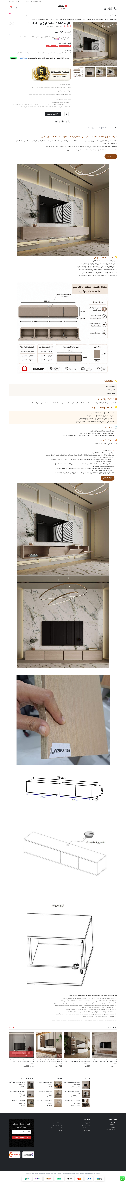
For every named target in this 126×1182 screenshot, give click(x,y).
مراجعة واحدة (59, 26)
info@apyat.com (111, 1129)
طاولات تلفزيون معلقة (43, 53)
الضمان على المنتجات (56, 1128)
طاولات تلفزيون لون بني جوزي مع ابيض (47, 1060)
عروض (28, 53)
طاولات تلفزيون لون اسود (22, 1060)
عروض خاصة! (24, 15)
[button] (17, 8)
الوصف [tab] (114, 128)
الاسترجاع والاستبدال (84, 1125)
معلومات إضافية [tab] (102, 128)
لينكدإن (62, 121)
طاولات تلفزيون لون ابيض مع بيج (76, 1060)
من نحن (17, 1)
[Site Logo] (62, 6)
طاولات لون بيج (33, 53)
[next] (10, 23)
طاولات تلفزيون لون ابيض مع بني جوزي (103, 1060)
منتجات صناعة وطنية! (15, 15)
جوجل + (59, 121)
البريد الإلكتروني (56, 121)
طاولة (105, 995)
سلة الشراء (11, 1)
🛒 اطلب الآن (111, 156)
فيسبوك (69, 121)
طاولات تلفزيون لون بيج (53, 53)
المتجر (107, 15)
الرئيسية (112, 15)
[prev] (12, 23)
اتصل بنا (87, 1123)
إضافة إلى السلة (51, 114)
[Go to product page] (104, 1045)
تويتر (66, 121)
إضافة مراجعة (50, 26)
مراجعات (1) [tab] (91, 128)
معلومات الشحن (85, 1128)
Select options (94, 1034)
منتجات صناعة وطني (21, 53)
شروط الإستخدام (57, 1125)
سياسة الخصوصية (57, 1123)
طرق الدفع (87, 1130)
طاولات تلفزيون (62, 53)
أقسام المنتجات (99, 15)
